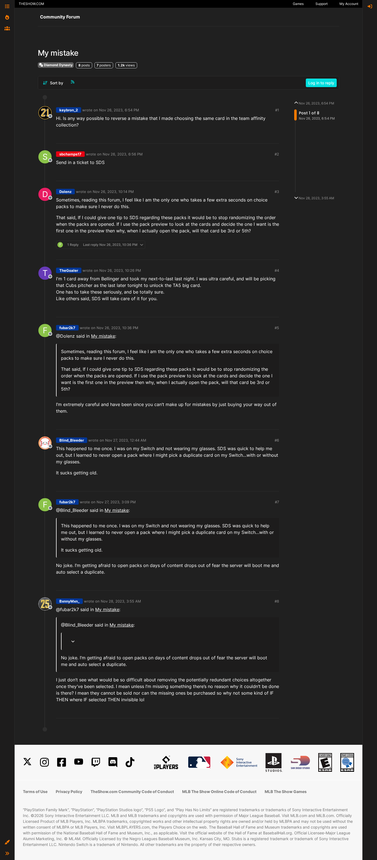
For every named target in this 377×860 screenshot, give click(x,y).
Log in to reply (321, 82)
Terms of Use (35, 791)
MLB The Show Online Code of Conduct (219, 791)
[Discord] (112, 762)
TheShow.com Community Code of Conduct (132, 791)
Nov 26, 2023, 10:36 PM (117, 328)
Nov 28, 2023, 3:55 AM (121, 601)
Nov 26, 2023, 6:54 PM (119, 110)
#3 (277, 191)
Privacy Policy (69, 791)
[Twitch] (95, 762)
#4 (277, 270)
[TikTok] (130, 762)
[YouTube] (78, 762)
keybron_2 (68, 110)
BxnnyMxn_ (69, 601)
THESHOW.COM (31, 4)
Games (298, 4)
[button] (7, 842)
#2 (277, 154)
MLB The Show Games (286, 791)
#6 (277, 440)
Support (321, 4)
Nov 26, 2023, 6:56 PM (123, 154)
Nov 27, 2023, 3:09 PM (116, 502)
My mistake (103, 336)
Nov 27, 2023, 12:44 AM (125, 440)
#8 (277, 601)
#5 (277, 328)
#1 (277, 110)
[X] (27, 762)
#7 (277, 502)
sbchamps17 (70, 154)
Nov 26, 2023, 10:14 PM (113, 191)
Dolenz (65, 191)
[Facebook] (61, 762)
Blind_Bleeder (71, 440)
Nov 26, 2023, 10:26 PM (120, 270)
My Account (348, 4)
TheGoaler (68, 270)
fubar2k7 (67, 328)
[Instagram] (44, 762)
